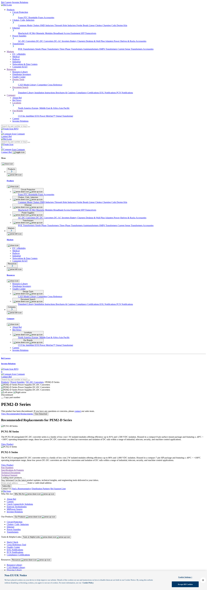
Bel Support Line (58, 488)
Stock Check (12, 542)
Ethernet (10, 527)
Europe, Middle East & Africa (45, 108)
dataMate (30, 116)
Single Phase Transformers (47, 49)
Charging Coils (110, 25)
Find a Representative (21, 488)
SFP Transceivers (88, 33)
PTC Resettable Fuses (34, 17)
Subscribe (6, 486)
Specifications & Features (12, 470)
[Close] (7, 163)
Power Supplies (18, 382)
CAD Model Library (27, 85)
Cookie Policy (88, 583)
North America (25, 108)
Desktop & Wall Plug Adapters (100, 41)
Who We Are (20, 494)
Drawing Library (14, 570)
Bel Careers (6, 2)
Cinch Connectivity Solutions (20, 504)
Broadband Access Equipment (67, 33)
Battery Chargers (78, 41)
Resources (11, 69)
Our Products (20, 517)
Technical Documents (10, 472)
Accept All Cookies (185, 584)
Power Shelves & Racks (125, 41)
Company (11, 95)
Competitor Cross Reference (49, 85)
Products (11, 9)
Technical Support (9, 475)
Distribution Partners (41, 488)
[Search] (29, 126)
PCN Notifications (124, 92)
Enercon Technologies (17, 506)
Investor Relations (20, 2)
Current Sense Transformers (130, 49)
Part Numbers (7, 467)
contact (77, 411)
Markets (10, 51)
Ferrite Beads (82, 25)
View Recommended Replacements (17, 414)
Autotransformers (91, 49)
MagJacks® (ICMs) (27, 33)
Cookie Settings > (185, 577)
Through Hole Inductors (65, 25)
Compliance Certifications (88, 92)
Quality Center (13, 547)
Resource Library (14, 565)
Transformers (12, 532)
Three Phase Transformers (71, 49)
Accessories (49, 17)
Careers (10, 501)
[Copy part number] (2, 398)
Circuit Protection (14, 522)
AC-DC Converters (27, 41)
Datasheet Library (26, 92)
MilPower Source (14, 509)
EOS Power (40, 116)
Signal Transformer (64, 116)
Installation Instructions (45, 92)
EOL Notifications (108, 92)
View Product (7, 444)
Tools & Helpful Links (32, 537)
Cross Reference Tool (16, 544)
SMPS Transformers (108, 49)
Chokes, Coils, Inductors (18, 524)
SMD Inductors (47, 25)
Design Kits (122, 25)
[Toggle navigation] (19, 152)
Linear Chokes (96, 25)
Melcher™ (51, 116)
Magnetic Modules (44, 33)
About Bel (11, 499)
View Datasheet (40, 414)
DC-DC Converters (45, 41)
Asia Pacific (64, 108)
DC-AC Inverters (62, 41)
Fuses (21, 17)
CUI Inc (22, 116)
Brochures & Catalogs (66, 92)
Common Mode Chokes (29, 25)
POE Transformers (26, 49)
